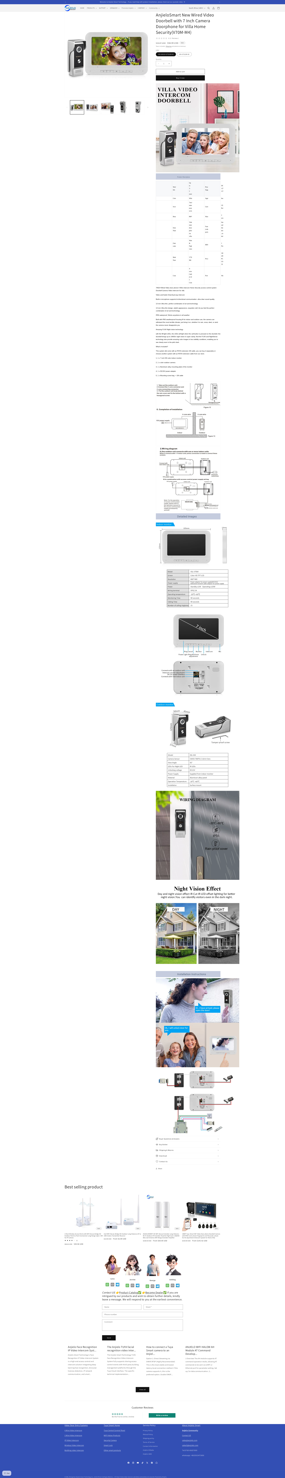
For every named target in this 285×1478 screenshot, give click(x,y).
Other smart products (112, 1450)
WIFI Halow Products (112, 1435)
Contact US (186, 1435)
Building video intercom (74, 1450)
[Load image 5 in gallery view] (138, 107)
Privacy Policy (148, 1431)
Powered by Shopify (161, 1477)
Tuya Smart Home (112, 1425)
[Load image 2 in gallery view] (92, 107)
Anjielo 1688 (147, 1454)
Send (109, 1338)
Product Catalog (128, 1292)
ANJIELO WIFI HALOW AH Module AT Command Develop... (199, 1350)
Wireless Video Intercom (74, 1445)
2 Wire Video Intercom (73, 1435)
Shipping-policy (148, 1438)
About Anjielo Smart (191, 1425)
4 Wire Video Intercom (73, 1430)
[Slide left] (67, 107)
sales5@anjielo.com (190, 1445)
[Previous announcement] (65, 2)
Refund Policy (148, 1434)
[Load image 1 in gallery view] (77, 107)
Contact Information (150, 1446)
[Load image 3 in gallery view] (107, 107)
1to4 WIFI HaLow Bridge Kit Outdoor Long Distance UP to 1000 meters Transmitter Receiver (122, 1235)
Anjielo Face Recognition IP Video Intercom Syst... (82, 1348)
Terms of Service (149, 1442)
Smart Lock (108, 1445)
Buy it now (180, 78)
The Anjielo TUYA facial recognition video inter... (121, 1348)
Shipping (168, 46)
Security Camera (110, 1440)
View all (142, 1389)
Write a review (162, 1415)
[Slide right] (147, 107)
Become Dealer (154, 1292)
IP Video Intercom (72, 1440)
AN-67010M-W (184, 54)
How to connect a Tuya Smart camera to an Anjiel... (159, 1350)
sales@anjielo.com (189, 1440)
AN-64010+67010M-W (166, 54)
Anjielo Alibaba (148, 1450)
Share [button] (160, 1169)
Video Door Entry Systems (76, 1425)
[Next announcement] (219, 2)
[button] (92, 8)
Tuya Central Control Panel (114, 1430)
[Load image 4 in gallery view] (123, 107)
